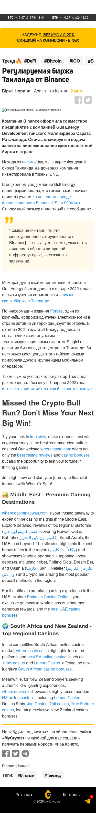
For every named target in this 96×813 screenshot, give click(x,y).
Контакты (72, 794)
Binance (27, 775)
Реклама (24, 794)
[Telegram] (87, 802)
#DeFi (30, 61)
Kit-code (54, 801)
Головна (8, 765)
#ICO (75, 61)
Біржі (7, 91)
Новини (22, 91)
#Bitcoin (52, 61)
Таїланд (54, 775)
